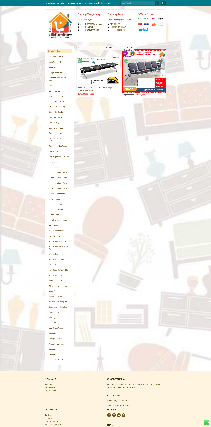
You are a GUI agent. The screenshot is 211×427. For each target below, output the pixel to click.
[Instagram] (114, 415)
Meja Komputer (54, 236)
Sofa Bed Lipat (54, 323)
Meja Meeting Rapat (56, 259)
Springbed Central (55, 339)
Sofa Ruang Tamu (56, 328)
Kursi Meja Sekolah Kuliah (59, 157)
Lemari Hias (53, 167)
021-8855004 (111, 401)
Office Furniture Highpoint (58, 281)
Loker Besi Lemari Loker (58, 220)
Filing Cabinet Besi (56, 73)
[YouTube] (119, 415)
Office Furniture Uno (56, 291)
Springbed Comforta (56, 344)
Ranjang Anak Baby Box (58, 307)
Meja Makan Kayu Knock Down (58, 247)
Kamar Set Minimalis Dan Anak (58, 79)
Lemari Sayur (54, 215)
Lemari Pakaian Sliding (58, 194)
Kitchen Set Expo (55, 91)
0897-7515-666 (125, 405)
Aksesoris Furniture (56, 57)
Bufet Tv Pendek (55, 62)
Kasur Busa (53, 86)
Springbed (52, 333)
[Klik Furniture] (60, 12)
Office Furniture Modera (58, 286)
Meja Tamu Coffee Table (58, 270)
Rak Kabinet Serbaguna (58, 302)
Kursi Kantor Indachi (56, 128)
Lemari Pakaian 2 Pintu (58, 173)
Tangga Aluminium (56, 360)
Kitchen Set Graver (56, 96)
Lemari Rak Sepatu (56, 209)
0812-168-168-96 (113, 405)
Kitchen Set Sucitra (56, 112)
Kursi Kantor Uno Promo (58, 146)
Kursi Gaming (54, 123)
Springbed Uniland (56, 355)
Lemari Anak (53, 162)
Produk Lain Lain (55, 296)
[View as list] (131, 48)
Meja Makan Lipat (56, 254)
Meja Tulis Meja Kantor (57, 275)
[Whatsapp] (123, 415)
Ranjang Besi (54, 312)
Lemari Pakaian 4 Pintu (58, 183)
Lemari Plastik (54, 199)
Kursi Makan (53, 151)
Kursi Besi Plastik (55, 117)
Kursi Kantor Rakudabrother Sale (59, 139)
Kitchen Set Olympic (56, 101)
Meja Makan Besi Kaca (57, 241)
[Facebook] (109, 415)
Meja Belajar (53, 225)
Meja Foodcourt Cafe (57, 231)
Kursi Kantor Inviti (55, 133)
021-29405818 (122, 401)
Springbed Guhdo (55, 349)
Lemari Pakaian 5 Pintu (58, 188)
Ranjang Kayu (54, 318)
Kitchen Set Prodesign (57, 107)
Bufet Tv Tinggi (54, 67)
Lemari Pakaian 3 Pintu (58, 178)
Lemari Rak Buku (55, 204)
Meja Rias (52, 265)
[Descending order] (101, 48)
